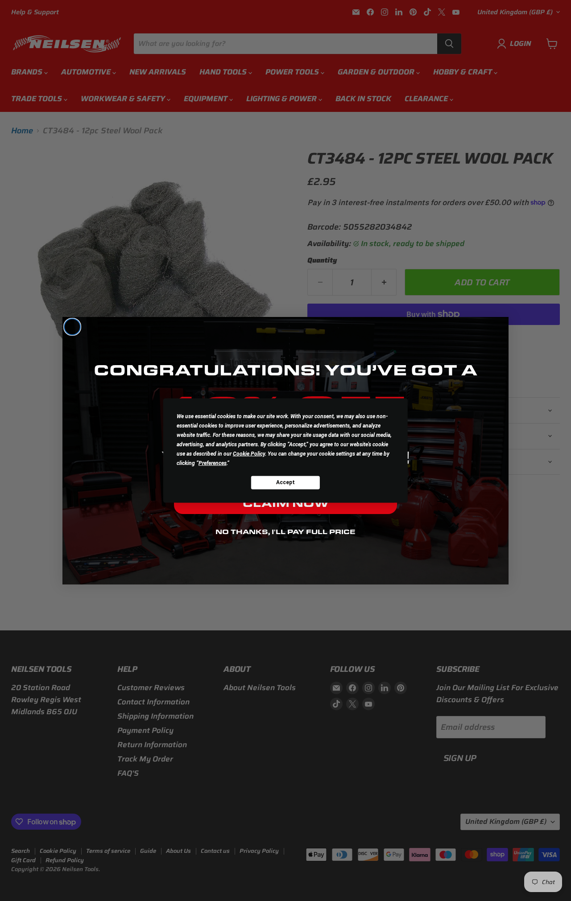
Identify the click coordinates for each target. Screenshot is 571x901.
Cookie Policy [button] (249, 453)
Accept (285, 482)
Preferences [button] (213, 463)
